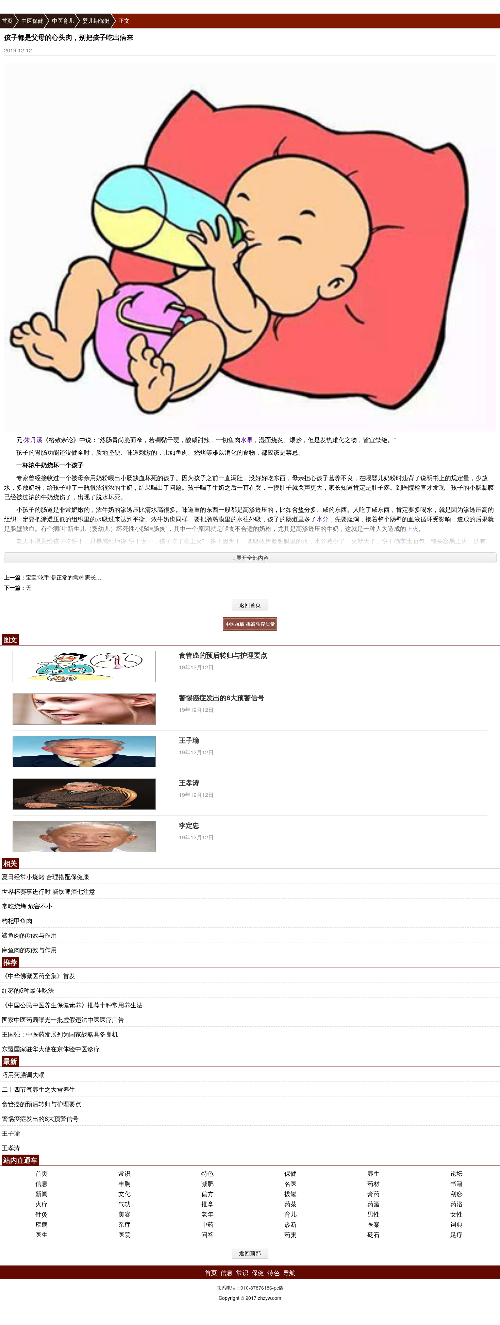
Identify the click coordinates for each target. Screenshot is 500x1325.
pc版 (279, 1287)
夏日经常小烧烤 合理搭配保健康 (45, 876)
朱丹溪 (33, 439)
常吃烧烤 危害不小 (27, 905)
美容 (124, 1213)
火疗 (41, 1203)
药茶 (290, 1203)
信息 (41, 1183)
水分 (322, 518)
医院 (124, 1234)
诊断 (290, 1224)
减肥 (207, 1183)
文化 (124, 1193)
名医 (290, 1183)
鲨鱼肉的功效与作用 (29, 934)
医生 (41, 1234)
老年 (207, 1213)
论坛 (456, 1173)
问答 (207, 1234)
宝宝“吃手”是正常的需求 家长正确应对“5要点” (80, 577)
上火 (412, 528)
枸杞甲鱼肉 (17, 920)
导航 (289, 1272)
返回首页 (250, 605)
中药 (207, 1224)
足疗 (456, 1234)
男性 (373, 1213)
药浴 (456, 1203)
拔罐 (290, 1193)
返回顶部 (250, 1253)
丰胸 (124, 1183)
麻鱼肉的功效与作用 (29, 949)
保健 (290, 1173)
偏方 (207, 1193)
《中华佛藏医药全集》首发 (38, 975)
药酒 (373, 1203)
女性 (456, 1213)
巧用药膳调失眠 (23, 1074)
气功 (124, 1203)
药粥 (290, 1234)
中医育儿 (63, 20)
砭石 (373, 1234)
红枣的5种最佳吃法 (28, 990)
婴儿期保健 (96, 20)
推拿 (207, 1203)
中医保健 (32, 20)
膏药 (373, 1193)
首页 (7, 20)
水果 (246, 439)
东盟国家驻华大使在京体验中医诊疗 (51, 1048)
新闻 (41, 1193)
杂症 (124, 1224)
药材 (373, 1183)
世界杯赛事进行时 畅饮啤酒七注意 (48, 891)
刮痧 (456, 1193)
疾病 (41, 1224)
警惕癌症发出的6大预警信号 (221, 697)
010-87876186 (256, 1287)
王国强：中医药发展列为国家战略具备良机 (60, 1033)
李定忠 (189, 825)
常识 (124, 1173)
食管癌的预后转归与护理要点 (223, 655)
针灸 (41, 1213)
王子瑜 (189, 740)
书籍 (456, 1183)
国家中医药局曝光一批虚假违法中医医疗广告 (63, 1019)
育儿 (290, 1213)
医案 (373, 1224)
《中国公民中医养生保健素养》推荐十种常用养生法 (72, 1004)
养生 (373, 1173)
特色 (207, 1173)
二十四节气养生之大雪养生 (38, 1089)
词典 (456, 1224)
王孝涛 (189, 782)
